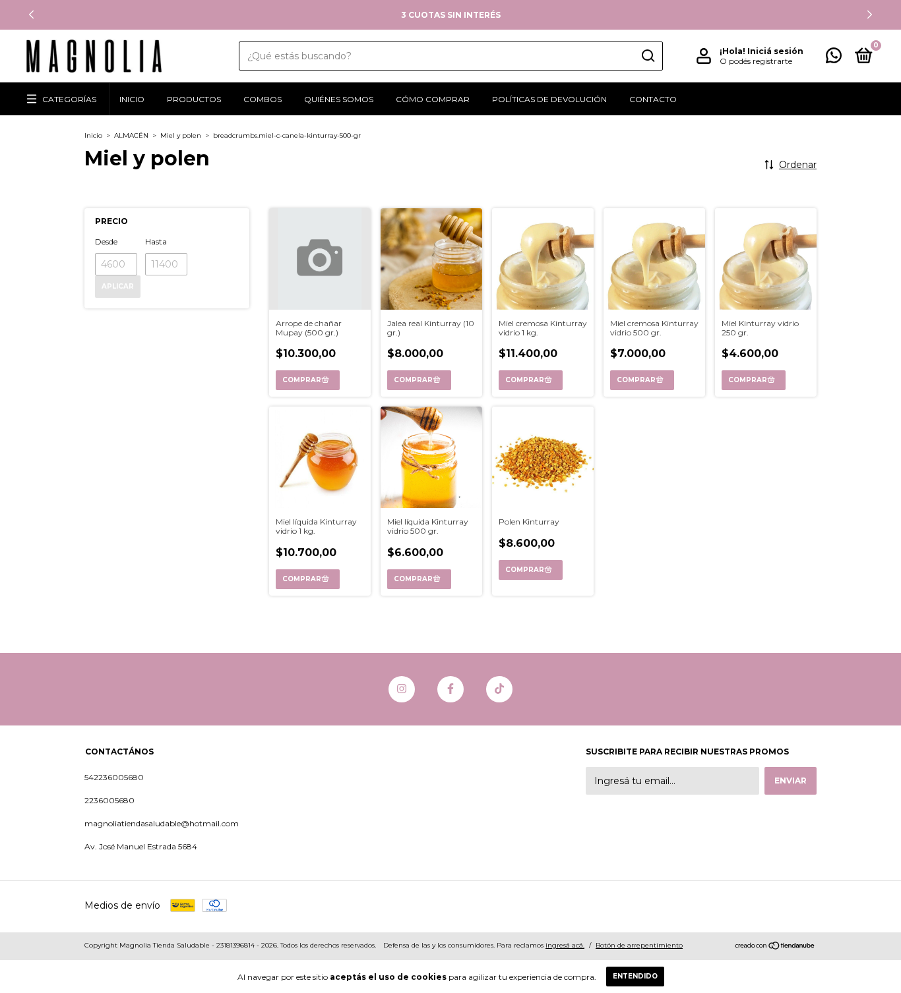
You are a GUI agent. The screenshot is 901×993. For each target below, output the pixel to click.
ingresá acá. (564, 945)
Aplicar (118, 286)
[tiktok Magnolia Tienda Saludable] (499, 689)
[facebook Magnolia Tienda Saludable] (450, 689)
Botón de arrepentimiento (639, 945)
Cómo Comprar (433, 99)
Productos (194, 99)
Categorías (69, 99)
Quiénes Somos (338, 99)
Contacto (653, 99)
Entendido (635, 976)
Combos (262, 99)
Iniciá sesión (775, 51)
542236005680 (114, 777)
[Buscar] (647, 56)
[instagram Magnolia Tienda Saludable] (401, 689)
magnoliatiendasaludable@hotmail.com (161, 823)
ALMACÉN (131, 135)
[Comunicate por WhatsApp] (833, 58)
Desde (106, 241)
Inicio (131, 99)
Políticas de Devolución (549, 99)
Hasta (156, 241)
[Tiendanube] (775, 947)
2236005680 (109, 800)
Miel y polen (180, 135)
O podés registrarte (756, 61)
